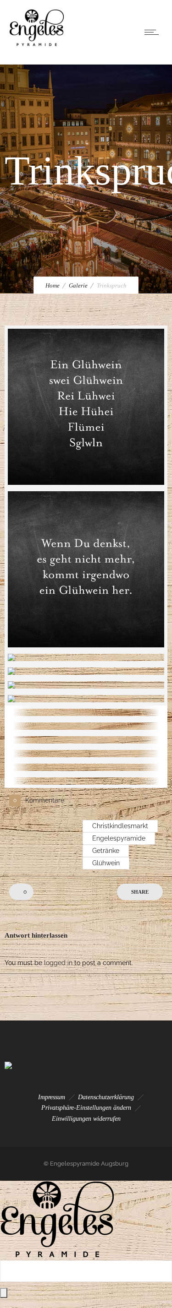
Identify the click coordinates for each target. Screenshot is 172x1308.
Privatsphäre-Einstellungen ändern (86, 1107)
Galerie (78, 285)
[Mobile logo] (57, 1255)
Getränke (105, 850)
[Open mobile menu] (153, 32)
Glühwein (106, 863)
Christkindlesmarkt (120, 826)
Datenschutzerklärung (106, 1097)
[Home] (36, 44)
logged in (58, 962)
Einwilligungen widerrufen (86, 1118)
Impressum (51, 1097)
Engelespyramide (118, 838)
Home (52, 285)
